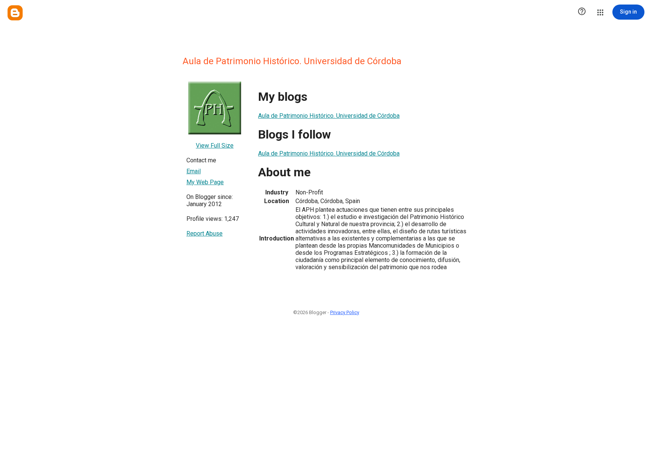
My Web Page (205, 182)
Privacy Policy (344, 312)
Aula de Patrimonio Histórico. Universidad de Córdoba (329, 115)
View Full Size (215, 145)
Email (193, 171)
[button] (582, 12)
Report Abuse (204, 233)
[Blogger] (15, 12)
